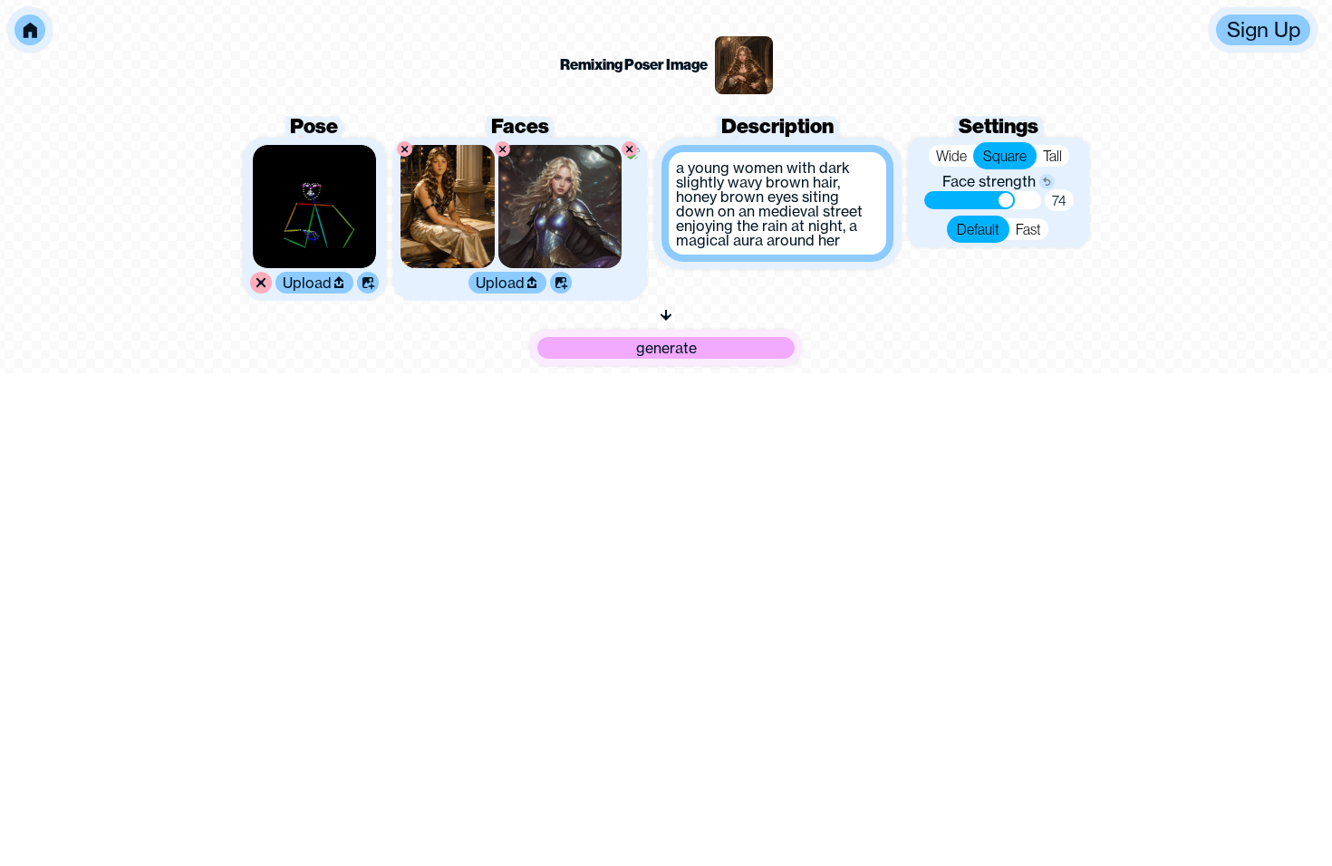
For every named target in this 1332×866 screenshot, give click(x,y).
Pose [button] (314, 126)
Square (1005, 156)
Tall (1052, 156)
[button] (30, 30)
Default (978, 229)
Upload (307, 283)
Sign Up (1263, 29)
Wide (951, 156)
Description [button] (777, 126)
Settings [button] (998, 126)
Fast (1028, 229)
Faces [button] (520, 126)
